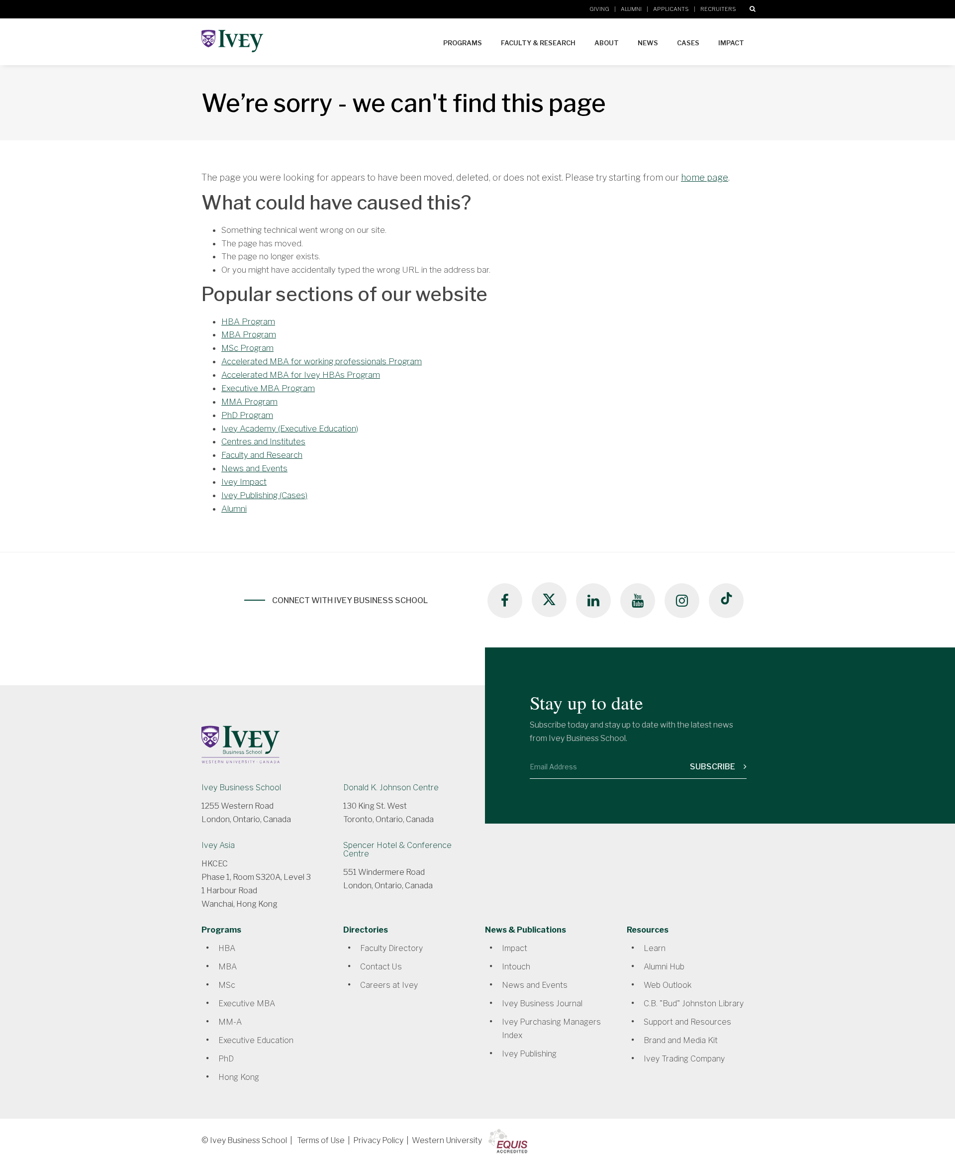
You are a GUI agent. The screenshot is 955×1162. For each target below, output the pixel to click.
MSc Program (247, 348)
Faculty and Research (261, 455)
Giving (599, 8)
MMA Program (249, 402)
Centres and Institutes (263, 441)
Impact (731, 43)
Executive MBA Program (268, 388)
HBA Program (248, 321)
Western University (447, 1140)
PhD (226, 1058)
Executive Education (255, 1040)
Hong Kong (238, 1077)
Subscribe (713, 766)
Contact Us (381, 966)
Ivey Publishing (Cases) (264, 495)
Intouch (516, 966)
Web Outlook (667, 985)
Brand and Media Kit (681, 1040)
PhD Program (247, 415)
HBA (226, 948)
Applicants (671, 8)
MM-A (230, 1022)
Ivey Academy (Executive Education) (289, 428)
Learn (655, 948)
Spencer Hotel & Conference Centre (397, 849)
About (606, 43)
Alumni (631, 8)
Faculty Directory (391, 948)
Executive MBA (246, 1003)
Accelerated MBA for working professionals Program (321, 361)
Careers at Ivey (389, 985)
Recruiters (718, 8)
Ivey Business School (241, 787)
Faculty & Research (538, 43)
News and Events (254, 468)
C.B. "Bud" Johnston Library (694, 1003)
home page (704, 177)
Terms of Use (321, 1140)
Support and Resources (687, 1022)
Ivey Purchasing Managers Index (551, 1028)
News (648, 43)
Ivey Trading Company (684, 1058)
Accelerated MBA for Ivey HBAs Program (300, 375)
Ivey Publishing (529, 1053)
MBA (227, 966)
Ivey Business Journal (542, 1003)
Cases (688, 43)
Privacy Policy (378, 1140)
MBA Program (248, 334)
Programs (462, 43)
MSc (226, 985)
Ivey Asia (218, 845)
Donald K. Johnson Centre (391, 787)
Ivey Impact (244, 482)
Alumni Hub (664, 966)
